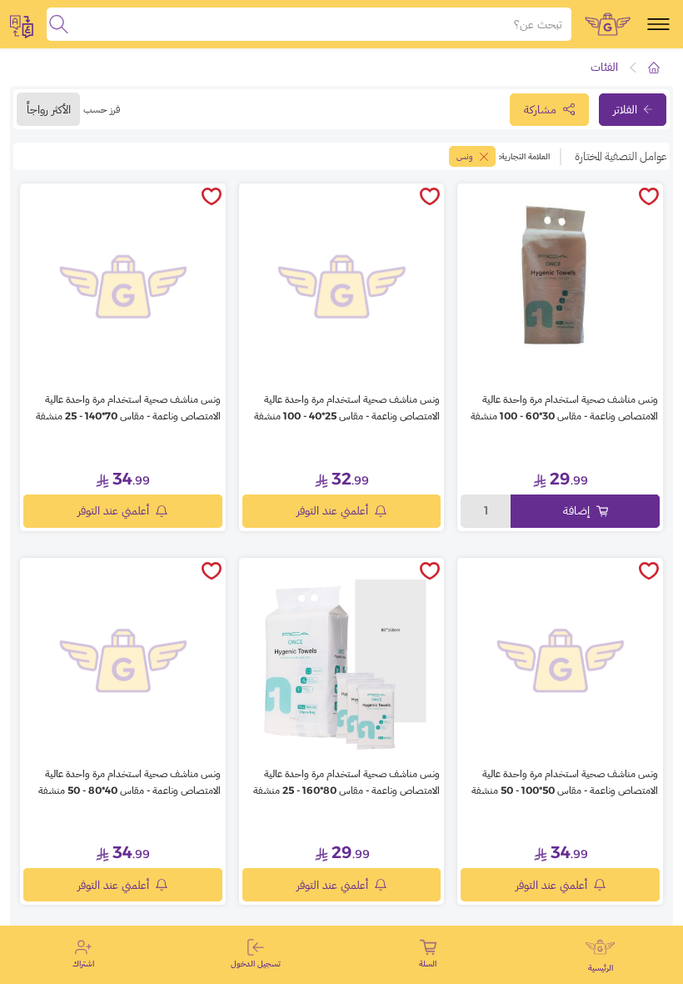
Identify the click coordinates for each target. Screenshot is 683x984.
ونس (464, 156)
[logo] (608, 24)
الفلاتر (625, 109)
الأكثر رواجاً (49, 109)
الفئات (604, 66)
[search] (58, 24)
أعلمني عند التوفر (332, 510)
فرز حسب (101, 109)
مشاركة (540, 109)
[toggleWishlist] (649, 198)
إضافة (576, 510)
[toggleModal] (21, 24)
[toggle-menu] (658, 24)
